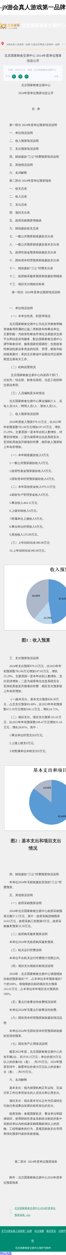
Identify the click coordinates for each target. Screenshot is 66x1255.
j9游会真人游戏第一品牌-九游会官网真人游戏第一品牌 (33, 44)
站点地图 (39, 1231)
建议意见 (51, 1231)
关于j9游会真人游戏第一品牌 (16, 1231)
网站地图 (6, 1253)
